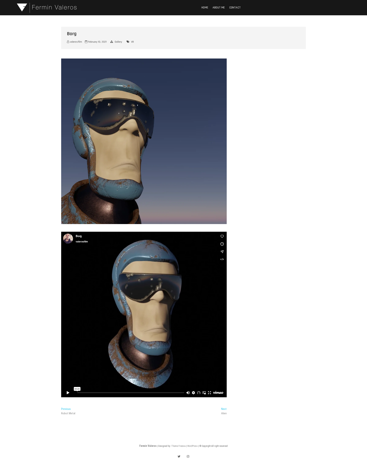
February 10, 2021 (97, 42)
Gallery (118, 42)
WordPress (192, 446)
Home (204, 8)
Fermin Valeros (148, 445)
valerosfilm (75, 42)
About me (219, 8)
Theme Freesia (178, 446)
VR (132, 42)
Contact (235, 8)
